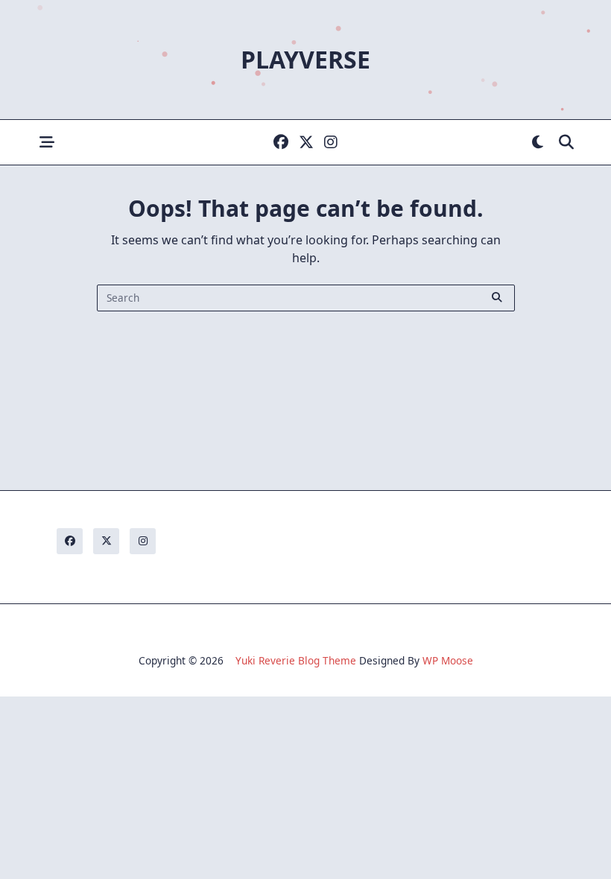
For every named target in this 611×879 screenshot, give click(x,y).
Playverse (305, 59)
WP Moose (447, 660)
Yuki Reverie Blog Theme (295, 660)
